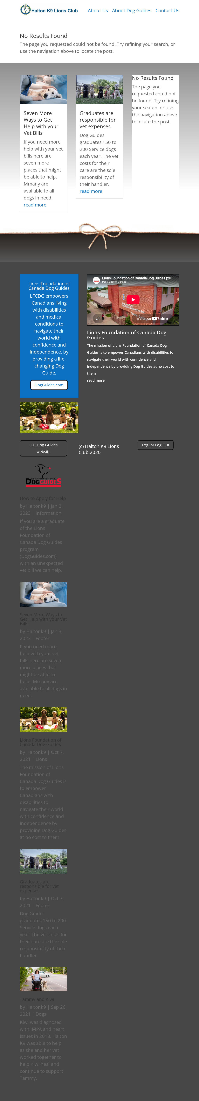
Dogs (41, 1014)
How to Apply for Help (43, 498)
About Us (98, 11)
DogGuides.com (49, 385)
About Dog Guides (131, 11)
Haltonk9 (36, 506)
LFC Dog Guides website (43, 448)
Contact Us (167, 11)
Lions (41, 759)
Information (48, 513)
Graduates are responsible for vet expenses (98, 120)
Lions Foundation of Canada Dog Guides (126, 335)
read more (35, 204)
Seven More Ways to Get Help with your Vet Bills (41, 123)
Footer (43, 638)
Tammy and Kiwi (37, 999)
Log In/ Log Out (155, 445)
